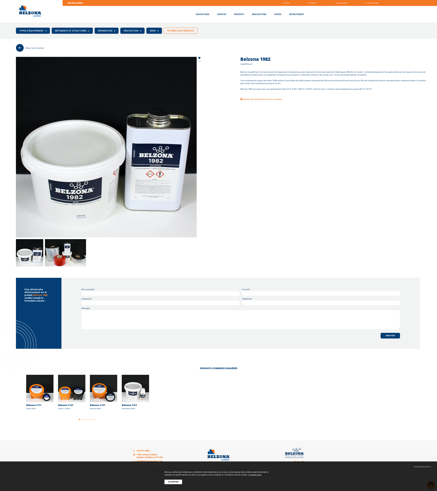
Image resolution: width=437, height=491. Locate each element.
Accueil (286, 3)
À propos (313, 3)
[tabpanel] (106, 147)
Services (221, 14)
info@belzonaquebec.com (150, 461)
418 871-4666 (373, 3)
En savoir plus (255, 474)
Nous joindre (341, 3)
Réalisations (259, 14)
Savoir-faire (202, 14)
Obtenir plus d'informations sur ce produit (262, 99)
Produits (239, 14)
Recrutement (296, 14)
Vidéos (277, 14)
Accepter (173, 482)
